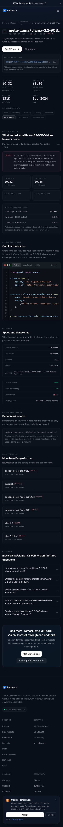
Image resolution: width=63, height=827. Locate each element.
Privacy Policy (17, 820)
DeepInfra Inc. (24, 23)
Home (4, 23)
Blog (4, 765)
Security (6, 743)
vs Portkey (39, 737)
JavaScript (27, 265)
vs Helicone (39, 743)
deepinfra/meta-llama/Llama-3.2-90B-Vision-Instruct (35, 373)
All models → (31, 49)
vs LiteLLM (39, 732)
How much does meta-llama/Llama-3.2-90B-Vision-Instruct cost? (26, 569)
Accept (25, 815)
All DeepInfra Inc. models (31, 660)
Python (16, 265)
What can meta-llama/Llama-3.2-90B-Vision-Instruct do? (26, 591)
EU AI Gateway (9, 754)
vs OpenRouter (41, 726)
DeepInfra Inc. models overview (18, 442)
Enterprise (7, 737)
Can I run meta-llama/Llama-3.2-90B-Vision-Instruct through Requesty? (26, 612)
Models (13, 23)
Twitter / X (39, 786)
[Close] (56, 799)
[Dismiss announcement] (60, 3)
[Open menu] (58, 10)
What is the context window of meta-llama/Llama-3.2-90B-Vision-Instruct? (28, 580)
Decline (51, 815)
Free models (8, 732)
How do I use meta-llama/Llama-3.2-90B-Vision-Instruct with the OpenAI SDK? (28, 602)
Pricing (5, 726)
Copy (55, 62)
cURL (37, 265)
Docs (4, 748)
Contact (6, 791)
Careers (6, 780)
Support (6, 786)
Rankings (6, 760)
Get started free (31, 654)
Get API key (10, 49)
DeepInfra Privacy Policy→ (47, 401)
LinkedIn (37, 791)
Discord (37, 780)
